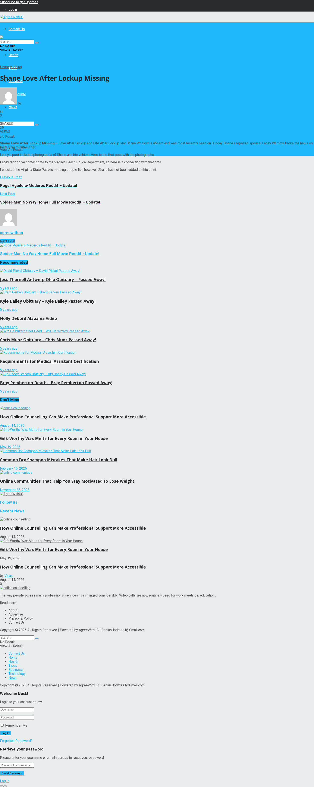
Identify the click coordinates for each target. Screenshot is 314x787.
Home (4, 67)
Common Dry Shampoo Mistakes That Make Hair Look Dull (58, 459)
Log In (4, 781)
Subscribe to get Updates (19, 2)
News (13, 678)
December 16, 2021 (14, 107)
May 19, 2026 (10, 447)
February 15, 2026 (13, 468)
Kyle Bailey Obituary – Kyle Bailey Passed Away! (47, 301)
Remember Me (16, 725)
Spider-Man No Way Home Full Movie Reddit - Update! (49, 253)
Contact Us (17, 29)
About (13, 610)
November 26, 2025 (14, 490)
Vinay (8, 576)
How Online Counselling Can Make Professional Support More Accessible (73, 416)
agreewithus (31, 103)
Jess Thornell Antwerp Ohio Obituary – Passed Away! (53, 279)
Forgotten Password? (16, 741)
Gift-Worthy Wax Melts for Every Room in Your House (54, 438)
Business (16, 670)
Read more (8, 603)
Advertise (16, 614)
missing (16, 67)
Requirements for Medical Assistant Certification (49, 361)
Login (13, 9)
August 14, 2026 (12, 426)
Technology (17, 674)
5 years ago (9, 288)
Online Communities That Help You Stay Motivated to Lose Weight (67, 481)
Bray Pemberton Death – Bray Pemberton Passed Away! (56, 382)
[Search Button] (36, 124)
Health (13, 55)
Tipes (13, 666)
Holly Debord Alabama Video (28, 318)
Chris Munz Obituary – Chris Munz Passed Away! (48, 339)
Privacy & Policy (21, 618)
